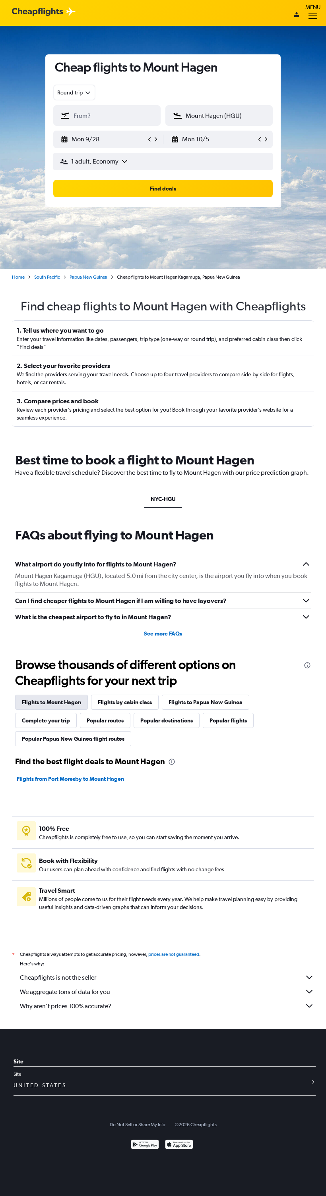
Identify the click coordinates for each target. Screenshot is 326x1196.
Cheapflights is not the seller (58, 977)
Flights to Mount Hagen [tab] (51, 702)
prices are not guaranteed (173, 954)
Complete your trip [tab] (46, 720)
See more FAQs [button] (163, 633)
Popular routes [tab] (105, 720)
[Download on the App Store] (179, 1145)
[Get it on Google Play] (145, 1145)
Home (18, 277)
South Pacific (47, 277)
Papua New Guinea (88, 277)
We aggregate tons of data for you (65, 992)
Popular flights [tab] (228, 720)
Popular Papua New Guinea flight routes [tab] (73, 739)
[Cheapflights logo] (37, 12)
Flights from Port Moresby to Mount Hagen (70, 779)
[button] (103, 139)
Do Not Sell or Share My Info (137, 1124)
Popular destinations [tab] (166, 720)
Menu (312, 7)
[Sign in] (296, 15)
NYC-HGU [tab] (163, 499)
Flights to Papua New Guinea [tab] (206, 702)
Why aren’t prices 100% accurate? (65, 1006)
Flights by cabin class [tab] (125, 702)
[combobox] (74, 92)
